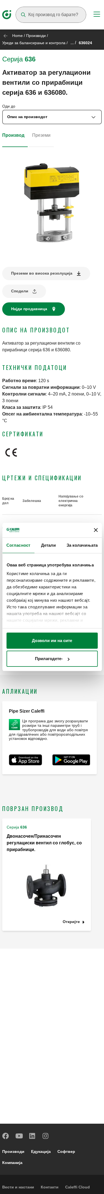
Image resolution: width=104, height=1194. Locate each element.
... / (73, 42)
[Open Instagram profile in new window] (45, 1136)
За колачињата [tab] (82, 545)
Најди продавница (29, 309)
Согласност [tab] (18, 545)
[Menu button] (97, 15)
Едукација (41, 1151)
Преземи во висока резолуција (41, 273)
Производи (36, 35)
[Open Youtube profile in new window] (19, 1136)
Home (17, 35)
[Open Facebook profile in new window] (5, 1136)
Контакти (50, 1187)
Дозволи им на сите (52, 640)
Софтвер (66, 1151)
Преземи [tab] (41, 135)
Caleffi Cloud (77, 1187)
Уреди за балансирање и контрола (33, 43)
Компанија (12, 1162)
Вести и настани (18, 1187)
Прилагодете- (49, 658)
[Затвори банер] (96, 530)
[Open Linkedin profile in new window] (32, 1136)
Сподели (19, 291)
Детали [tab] (48, 545)
